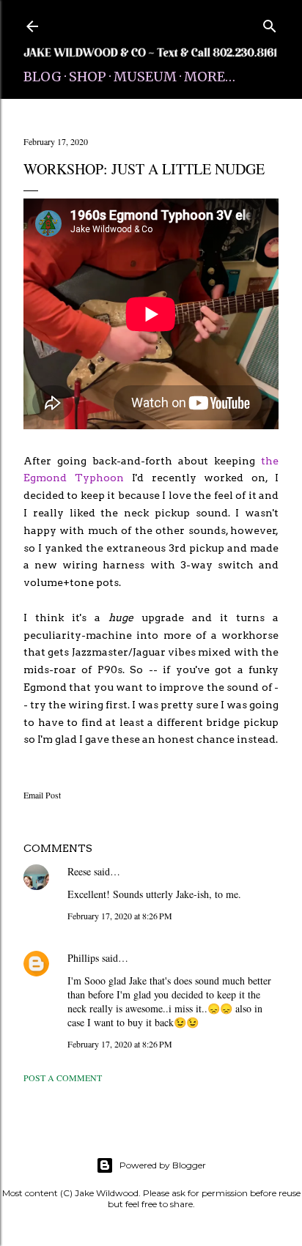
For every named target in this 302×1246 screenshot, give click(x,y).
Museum (145, 76)
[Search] (270, 23)
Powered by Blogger (162, 1165)
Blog (42, 76)
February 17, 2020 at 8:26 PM (119, 915)
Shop (87, 76)
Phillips (83, 958)
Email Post (42, 795)
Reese (79, 871)
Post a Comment (62, 1077)
